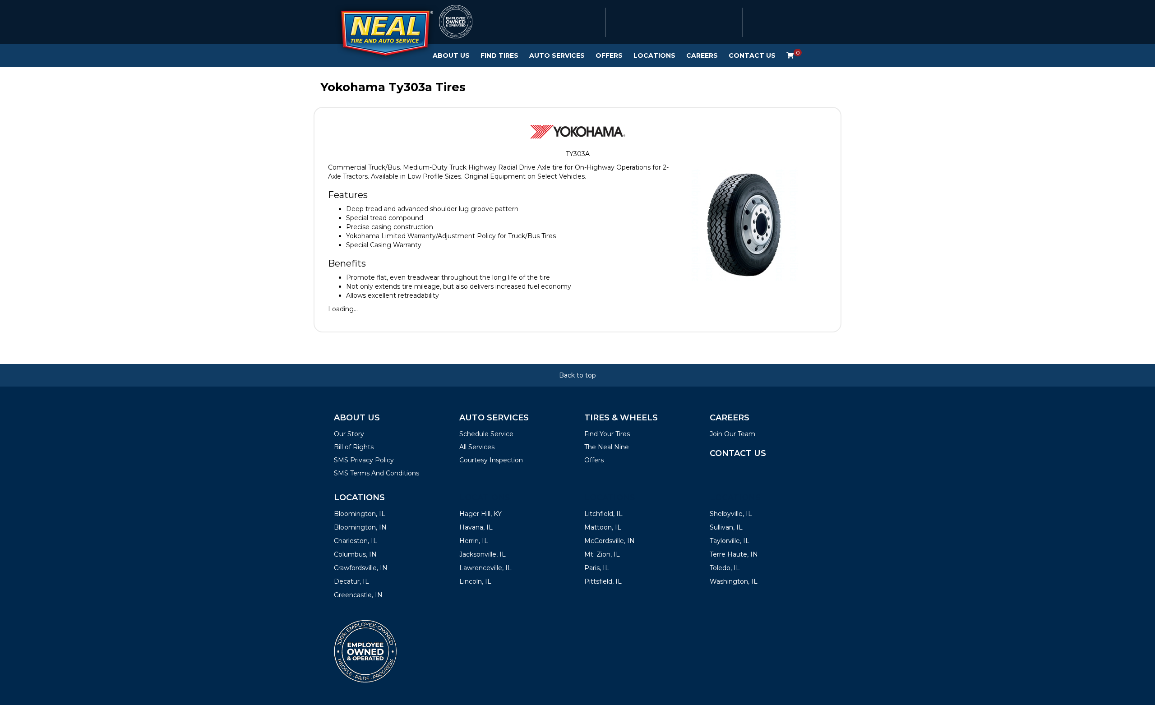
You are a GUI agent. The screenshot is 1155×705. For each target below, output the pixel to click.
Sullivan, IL (726, 527)
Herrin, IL (473, 541)
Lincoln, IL (475, 581)
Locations (654, 55)
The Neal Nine (606, 447)
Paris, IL (596, 568)
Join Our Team (732, 434)
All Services (476, 447)
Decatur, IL (351, 581)
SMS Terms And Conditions (376, 473)
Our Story (349, 434)
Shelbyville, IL (731, 514)
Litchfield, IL (603, 514)
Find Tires (499, 55)
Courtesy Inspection (491, 460)
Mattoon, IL (602, 527)
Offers (609, 55)
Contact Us (752, 55)
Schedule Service (486, 434)
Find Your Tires (607, 434)
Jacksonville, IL (482, 554)
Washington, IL (734, 581)
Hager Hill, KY (480, 514)
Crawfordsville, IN (361, 568)
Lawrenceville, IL (485, 568)
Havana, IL (476, 527)
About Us (451, 55)
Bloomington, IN (360, 527)
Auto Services (557, 55)
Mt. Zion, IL (602, 554)
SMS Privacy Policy (364, 460)
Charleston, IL (355, 541)
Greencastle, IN (358, 595)
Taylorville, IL (729, 541)
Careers (702, 55)
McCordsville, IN (609, 541)
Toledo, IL (725, 568)
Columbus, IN (355, 554)
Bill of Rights (354, 447)
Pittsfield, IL (603, 581)
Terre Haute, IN (734, 554)
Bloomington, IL (359, 514)
